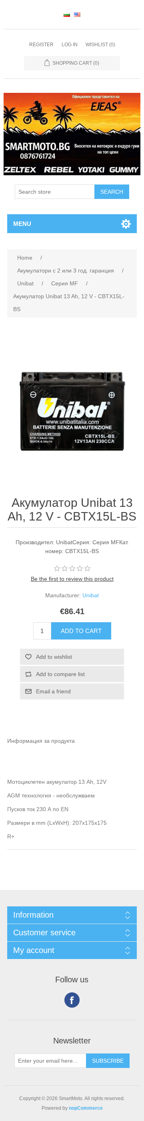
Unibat (90, 595)
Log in (70, 44)
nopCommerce (86, 1108)
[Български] (67, 14)
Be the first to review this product (72, 579)
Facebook (72, 1000)
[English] (77, 14)
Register (41, 44)
